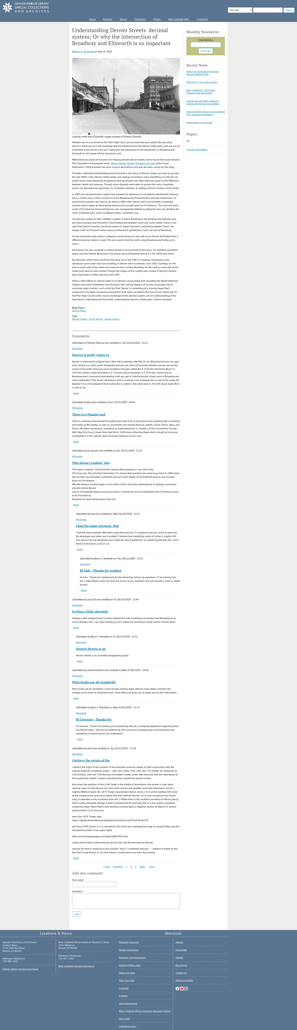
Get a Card (124, 1018)
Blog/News (181, 965)
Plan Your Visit (126, 980)
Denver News (79, 310)
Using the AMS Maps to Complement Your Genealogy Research (205, 113)
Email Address (205, 39)
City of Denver (96, 319)
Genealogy (140, 19)
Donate (179, 957)
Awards (179, 942)
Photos (157, 19)
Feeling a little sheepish (90, 611)
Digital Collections (128, 949)
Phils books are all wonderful (94, 682)
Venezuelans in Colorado (199, 122)
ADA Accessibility (184, 980)
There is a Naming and (88, 414)
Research (107, 19)
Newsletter (181, 949)
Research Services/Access (132, 957)
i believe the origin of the (91, 760)
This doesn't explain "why (91, 463)
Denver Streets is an (91, 649)
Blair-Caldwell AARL (178, 19)
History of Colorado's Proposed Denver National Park (202, 73)
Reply (76, 393)
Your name (77, 879)
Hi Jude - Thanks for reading (100, 570)
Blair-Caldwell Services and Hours (76, 966)
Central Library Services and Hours (20, 968)
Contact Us (202, 19)
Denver (123, 19)
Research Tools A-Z (129, 942)
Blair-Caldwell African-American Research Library (144, 1011)
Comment (77, 891)
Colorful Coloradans (196, 149)
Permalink (77, 348)
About (92, 19)
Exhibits (123, 995)
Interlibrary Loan (127, 1026)
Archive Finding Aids (129, 965)
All (187, 140)
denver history (111, 319)
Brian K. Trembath (84, 51)
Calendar (124, 988)
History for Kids (127, 972)
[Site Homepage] (25, 7)
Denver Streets (79, 319)
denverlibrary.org (128, 1003)
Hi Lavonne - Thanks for (94, 719)
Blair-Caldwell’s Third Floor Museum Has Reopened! (200, 91)
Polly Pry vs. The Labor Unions (202, 82)
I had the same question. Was (97, 526)
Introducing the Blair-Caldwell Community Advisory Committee (202, 102)
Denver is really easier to (90, 355)
